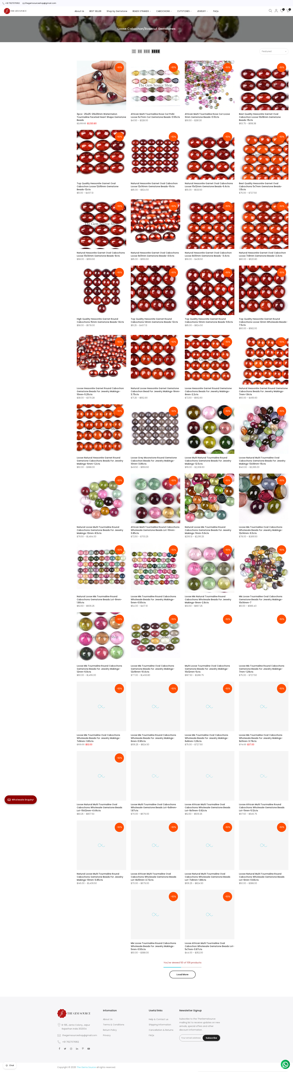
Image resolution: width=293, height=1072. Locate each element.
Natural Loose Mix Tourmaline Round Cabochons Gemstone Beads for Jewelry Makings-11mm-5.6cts (208, 530)
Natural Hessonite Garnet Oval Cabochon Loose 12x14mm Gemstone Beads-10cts (154, 185)
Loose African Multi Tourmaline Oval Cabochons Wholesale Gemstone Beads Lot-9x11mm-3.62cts (207, 807)
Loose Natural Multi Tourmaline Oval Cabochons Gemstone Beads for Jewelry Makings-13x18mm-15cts (262, 460)
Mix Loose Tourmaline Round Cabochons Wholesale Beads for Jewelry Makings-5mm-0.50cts (153, 946)
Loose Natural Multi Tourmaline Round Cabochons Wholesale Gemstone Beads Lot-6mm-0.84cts (261, 876)
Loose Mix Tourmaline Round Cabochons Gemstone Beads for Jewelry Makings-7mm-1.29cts (261, 668)
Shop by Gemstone (117, 11)
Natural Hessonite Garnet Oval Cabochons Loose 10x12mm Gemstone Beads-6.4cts (209, 185)
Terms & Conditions (113, 1024)
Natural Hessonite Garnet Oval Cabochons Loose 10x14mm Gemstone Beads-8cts (101, 254)
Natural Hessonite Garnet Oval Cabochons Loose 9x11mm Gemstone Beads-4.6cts (155, 254)
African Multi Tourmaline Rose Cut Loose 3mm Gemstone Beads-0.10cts (207, 115)
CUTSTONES (183, 11)
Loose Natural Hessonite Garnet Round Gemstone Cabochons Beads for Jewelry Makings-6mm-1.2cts (100, 460)
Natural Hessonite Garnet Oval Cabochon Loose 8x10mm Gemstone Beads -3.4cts (208, 254)
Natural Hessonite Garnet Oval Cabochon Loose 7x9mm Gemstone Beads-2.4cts (262, 254)
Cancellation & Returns (161, 1030)
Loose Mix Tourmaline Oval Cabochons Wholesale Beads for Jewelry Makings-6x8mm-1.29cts (206, 738)
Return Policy (110, 1030)
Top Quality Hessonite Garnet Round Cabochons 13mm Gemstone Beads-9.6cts (209, 320)
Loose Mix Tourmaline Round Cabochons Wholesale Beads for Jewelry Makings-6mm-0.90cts (153, 738)
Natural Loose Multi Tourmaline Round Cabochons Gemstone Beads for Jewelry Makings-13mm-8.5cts (100, 530)
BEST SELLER (95, 11)
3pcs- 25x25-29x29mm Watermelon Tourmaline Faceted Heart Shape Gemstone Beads (101, 117)
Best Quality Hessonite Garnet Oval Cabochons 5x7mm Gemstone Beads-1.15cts (260, 186)
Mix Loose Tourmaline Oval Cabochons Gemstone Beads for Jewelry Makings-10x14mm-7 (261, 599)
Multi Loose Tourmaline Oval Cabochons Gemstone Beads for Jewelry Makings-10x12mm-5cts (207, 668)
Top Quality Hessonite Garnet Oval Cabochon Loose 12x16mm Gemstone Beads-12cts (97, 186)
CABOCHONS (163, 11)
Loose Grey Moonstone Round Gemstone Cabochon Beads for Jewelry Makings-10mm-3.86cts (154, 460)
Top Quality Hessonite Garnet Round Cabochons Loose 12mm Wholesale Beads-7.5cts (263, 322)
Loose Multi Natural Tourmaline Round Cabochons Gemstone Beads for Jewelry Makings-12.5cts (208, 460)
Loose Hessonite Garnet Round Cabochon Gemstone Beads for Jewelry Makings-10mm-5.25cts (100, 391)
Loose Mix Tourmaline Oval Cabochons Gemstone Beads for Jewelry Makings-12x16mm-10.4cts (152, 668)
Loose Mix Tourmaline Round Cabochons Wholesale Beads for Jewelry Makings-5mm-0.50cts (153, 599)
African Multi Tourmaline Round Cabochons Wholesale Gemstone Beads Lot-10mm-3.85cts (155, 530)
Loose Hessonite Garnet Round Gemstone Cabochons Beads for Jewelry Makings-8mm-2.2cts (208, 391)
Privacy (107, 1035)
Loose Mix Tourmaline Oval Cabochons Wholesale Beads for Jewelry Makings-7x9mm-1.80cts (98, 738)
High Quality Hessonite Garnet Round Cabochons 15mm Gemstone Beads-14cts (100, 320)
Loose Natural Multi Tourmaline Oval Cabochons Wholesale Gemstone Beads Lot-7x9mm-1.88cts (207, 876)
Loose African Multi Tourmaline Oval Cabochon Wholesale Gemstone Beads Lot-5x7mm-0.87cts (209, 946)
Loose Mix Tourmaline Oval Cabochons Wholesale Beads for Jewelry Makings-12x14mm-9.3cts (261, 530)
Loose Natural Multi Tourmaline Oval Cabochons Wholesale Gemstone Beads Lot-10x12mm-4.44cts (99, 807)
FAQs (216, 11)
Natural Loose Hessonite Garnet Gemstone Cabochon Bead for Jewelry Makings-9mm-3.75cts (155, 391)
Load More (182, 974)
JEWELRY (201, 11)
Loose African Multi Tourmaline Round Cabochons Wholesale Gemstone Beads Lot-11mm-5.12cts (261, 807)
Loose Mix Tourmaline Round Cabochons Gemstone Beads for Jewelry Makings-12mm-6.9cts (99, 668)
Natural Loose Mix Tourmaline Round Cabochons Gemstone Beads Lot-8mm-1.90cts (99, 599)
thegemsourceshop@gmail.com (40, 3)
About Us (79, 11)
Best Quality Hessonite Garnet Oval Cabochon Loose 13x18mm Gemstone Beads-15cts (260, 117)
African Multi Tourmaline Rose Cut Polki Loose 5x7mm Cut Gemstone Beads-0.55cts (155, 115)
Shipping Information (160, 1024)
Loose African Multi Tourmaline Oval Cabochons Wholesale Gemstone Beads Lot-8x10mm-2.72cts (153, 876)
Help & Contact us (158, 1019)
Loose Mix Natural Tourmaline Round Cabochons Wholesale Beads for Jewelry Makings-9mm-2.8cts (208, 599)
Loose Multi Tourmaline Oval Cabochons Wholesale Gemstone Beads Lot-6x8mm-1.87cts (154, 807)
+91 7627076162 (12, 3)
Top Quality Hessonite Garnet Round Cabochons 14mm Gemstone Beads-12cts (154, 320)
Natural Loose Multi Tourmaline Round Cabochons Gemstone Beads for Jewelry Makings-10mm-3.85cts (100, 876)
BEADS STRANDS (141, 11)
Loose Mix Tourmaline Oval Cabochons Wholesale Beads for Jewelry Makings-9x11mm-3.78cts (261, 738)
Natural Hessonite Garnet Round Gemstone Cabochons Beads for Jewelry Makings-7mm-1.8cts (263, 391)
